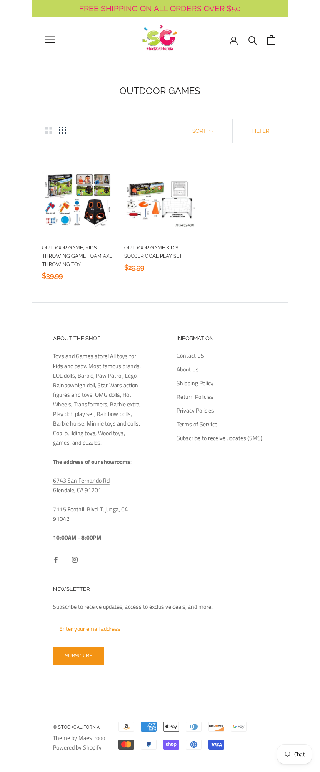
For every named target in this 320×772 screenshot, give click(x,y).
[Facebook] (56, 559)
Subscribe (78, 656)
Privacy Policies (195, 410)
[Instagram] (75, 559)
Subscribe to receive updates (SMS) (219, 437)
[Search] (252, 39)
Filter (260, 131)
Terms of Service (197, 424)
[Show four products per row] (62, 130)
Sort (200, 131)
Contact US (190, 355)
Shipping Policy (195, 383)
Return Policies (195, 396)
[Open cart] (271, 40)
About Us (188, 369)
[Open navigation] (50, 39)
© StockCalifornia (76, 727)
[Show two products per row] (48, 130)
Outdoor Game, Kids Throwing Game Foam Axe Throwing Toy (77, 256)
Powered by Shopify (77, 747)
